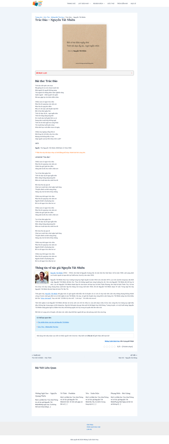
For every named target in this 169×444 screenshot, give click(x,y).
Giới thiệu (90, 425)
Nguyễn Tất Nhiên (57, 273)
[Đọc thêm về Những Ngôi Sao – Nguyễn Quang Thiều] (46, 381)
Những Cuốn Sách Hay (112, 341)
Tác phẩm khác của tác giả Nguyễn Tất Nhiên (53, 322)
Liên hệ (89, 429)
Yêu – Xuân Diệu (92, 393)
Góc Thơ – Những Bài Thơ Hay (48, 327)
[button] (90, 3)
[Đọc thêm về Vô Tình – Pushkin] (71, 381)
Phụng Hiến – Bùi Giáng (120, 393)
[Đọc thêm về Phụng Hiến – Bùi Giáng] (122, 381)
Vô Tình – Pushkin (67, 393)
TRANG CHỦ (71, 3)
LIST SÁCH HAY (83, 3)
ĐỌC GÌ (133, 3)
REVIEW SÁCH (98, 3)
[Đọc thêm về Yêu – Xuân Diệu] (97, 381)
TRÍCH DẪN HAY (122, 3)
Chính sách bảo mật (93, 427)
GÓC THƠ (110, 3)
